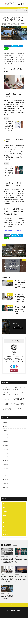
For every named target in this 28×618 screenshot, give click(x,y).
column (6, 511)
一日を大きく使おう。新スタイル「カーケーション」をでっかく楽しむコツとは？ (21, 579)
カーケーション (10, 24)
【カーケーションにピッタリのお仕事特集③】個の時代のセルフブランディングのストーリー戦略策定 (20, 285)
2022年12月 (5, 422)
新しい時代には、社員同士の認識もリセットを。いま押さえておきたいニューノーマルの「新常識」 (20, 298)
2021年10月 (5, 475)
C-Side (5, 24)
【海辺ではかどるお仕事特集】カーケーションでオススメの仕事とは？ (7, 596)
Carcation (10, 10)
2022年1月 (5, 464)
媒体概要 (13, 610)
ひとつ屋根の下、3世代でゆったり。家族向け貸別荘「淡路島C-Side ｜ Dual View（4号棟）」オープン (14, 404)
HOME (3, 10)
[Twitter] (14, 46)
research (6, 522)
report (5, 519)
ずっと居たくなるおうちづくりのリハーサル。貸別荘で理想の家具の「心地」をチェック (14, 388)
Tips (5, 530)
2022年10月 (5, 430)
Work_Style (6, 534)
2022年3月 (5, 456)
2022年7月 (5, 441)
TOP (8, 610)
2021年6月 (5, 491)
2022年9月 (5, 434)
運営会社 (19, 610)
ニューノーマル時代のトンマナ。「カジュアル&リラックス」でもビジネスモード (13, 409)
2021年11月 (5, 472)
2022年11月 (5, 426)
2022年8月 (5, 438)
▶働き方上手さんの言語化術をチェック (13, 230)
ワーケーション (16, 24)
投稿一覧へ (13, 370)
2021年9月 (5, 479)
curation (6, 515)
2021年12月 (5, 468)
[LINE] (6, 48)
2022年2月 (5, 460)
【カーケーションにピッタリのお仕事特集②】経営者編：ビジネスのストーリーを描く (9, 171)
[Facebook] (7, 46)
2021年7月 (5, 487)
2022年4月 (5, 453)
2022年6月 (5, 445)
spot (5, 526)
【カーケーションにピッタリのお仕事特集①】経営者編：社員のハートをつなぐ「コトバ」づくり (9, 127)
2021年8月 (5, 483)
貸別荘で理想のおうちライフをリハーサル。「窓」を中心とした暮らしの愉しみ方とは (14, 393)
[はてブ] (20, 46)
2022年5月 (5, 449)
